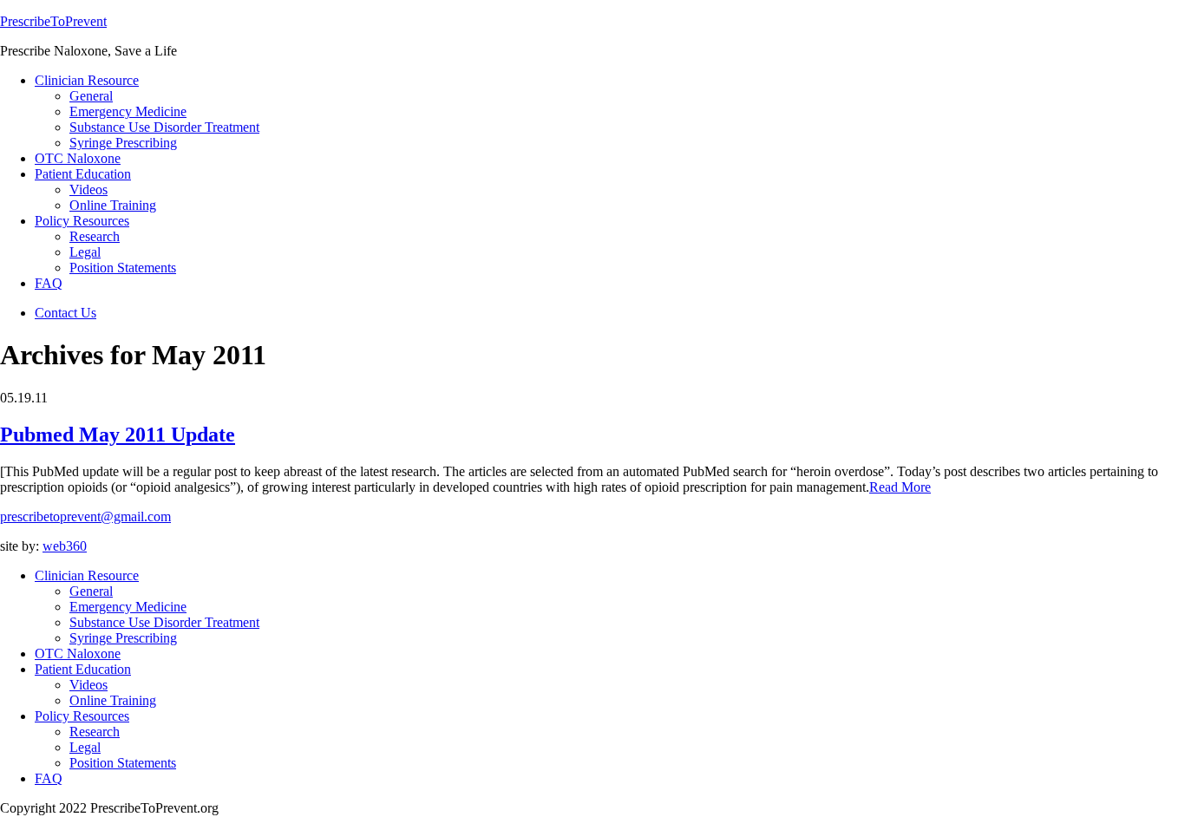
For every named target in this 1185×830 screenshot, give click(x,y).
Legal (85, 747)
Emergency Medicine (128, 606)
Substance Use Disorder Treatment (164, 622)
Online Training (112, 700)
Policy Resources (82, 716)
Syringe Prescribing (123, 638)
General (91, 591)
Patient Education (83, 669)
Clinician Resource (87, 575)
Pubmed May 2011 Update (117, 434)
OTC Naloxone (78, 653)
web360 (65, 546)
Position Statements (122, 762)
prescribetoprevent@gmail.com (85, 516)
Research (94, 731)
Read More (900, 487)
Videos (88, 684)
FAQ (48, 778)
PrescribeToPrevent (53, 21)
